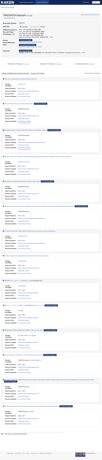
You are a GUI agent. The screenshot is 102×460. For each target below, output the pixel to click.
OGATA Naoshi (22, 286)
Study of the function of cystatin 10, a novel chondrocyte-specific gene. (23, 355)
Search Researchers (42, 2)
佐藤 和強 (33, 335)
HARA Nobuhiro (22, 261)
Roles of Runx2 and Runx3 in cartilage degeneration (18, 103)
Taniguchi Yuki (22, 84)
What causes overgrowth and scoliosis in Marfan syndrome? (20, 79)
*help (98, 14)
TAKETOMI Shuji (22, 236)
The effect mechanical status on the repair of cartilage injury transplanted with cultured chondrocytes (31, 406)
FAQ (23, 453)
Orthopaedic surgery (24, 42)
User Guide (18, 453)
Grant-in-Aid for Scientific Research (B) (28, 116)
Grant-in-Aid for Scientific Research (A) (28, 169)
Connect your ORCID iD (89, 14)
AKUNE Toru (27, 335)
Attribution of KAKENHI (45, 453)
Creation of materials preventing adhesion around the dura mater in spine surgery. (26, 256)
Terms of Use (34, 453)
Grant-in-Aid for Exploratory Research (28, 293)
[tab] (18, 64)
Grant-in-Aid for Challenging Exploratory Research (31, 142)
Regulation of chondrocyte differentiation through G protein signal (22, 181)
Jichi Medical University (24, 121)
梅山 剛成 (31, 411)
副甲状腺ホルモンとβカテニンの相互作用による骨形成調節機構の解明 (23, 280)
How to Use (86, 2)
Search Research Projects (26, 2)
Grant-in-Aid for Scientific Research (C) (28, 91)
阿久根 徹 (32, 360)
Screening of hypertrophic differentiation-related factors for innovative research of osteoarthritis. (30, 231)
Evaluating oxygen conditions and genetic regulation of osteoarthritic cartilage (25, 130)
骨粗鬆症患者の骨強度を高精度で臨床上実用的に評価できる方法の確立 (23, 330)
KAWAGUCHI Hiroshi (24, 162)
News (27, 453)
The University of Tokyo (24, 96)
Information (10, 453)
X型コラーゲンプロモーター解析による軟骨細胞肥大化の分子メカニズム (24, 305)
